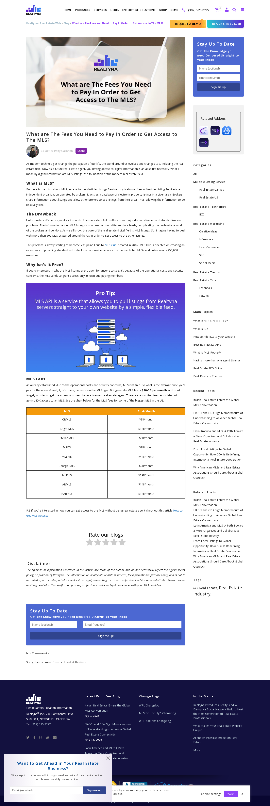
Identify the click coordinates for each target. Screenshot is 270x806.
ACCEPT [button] (231, 793)
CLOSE (108, 759)
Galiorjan (67, 151)
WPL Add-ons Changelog (155, 721)
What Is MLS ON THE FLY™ (210, 321)
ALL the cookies (112, 793)
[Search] (234, 10)
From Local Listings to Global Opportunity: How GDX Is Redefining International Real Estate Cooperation (217, 454)
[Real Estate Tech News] (55, 737)
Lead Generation (210, 247)
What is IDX (200, 329)
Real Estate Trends (206, 272)
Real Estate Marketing (208, 224)
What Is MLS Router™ (207, 352)
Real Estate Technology (209, 207)
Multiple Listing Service (209, 182)
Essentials (205, 288)
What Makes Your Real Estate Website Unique (217, 728)
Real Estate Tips (204, 280)
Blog (66, 23)
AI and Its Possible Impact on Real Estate (215, 740)
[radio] (89, 542)
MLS (195, 588)
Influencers (206, 239)
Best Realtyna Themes (207, 376)
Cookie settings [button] (211, 794)
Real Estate (208, 588)
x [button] (242, 793)
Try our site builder (225, 23)
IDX (201, 214)
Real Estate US (208, 197)
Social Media (207, 263)
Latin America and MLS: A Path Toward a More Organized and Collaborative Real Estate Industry (218, 436)
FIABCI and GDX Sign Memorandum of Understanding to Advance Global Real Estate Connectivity (218, 418)
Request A (188, 24)
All (195, 174)
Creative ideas (208, 231)
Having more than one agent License (217, 360)
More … (198, 750)
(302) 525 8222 (199, 10)
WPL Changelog (149, 705)
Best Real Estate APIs (207, 344)
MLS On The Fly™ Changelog (157, 713)
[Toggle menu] (241, 9)
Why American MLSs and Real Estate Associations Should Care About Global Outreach (218, 473)
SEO (202, 255)
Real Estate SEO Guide (207, 368)
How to (204, 296)
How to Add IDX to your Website (214, 337)
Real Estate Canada (211, 189)
